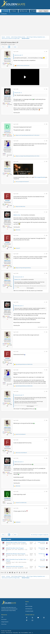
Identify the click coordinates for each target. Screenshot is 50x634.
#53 (46, 351)
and (20, 206)
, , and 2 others (27, 156)
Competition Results (29, 611)
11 (6, 550)
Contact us (3, 632)
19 (6, 556)
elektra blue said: (18, 305)
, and (23, 65)
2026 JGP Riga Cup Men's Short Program (16, 542)
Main (26, 604)
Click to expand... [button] (30, 288)
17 (25, 555)
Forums (6, 11)
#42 (46, 89)
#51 (46, 302)
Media (14, 11)
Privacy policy (15, 632)
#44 (46, 140)
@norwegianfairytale (40, 177)
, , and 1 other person (27, 135)
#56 (46, 420)
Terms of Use (3, 624)
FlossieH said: (17, 92)
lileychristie (43, 549)
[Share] (44, 51)
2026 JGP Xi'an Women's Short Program (15, 553)
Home (30, 632)
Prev (3, 47)
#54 (46, 369)
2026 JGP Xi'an (21, 549)
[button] (17, 11)
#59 (46, 491)
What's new (24, 11)
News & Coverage (28, 606)
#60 (46, 508)
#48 (46, 235)
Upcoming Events (28, 608)
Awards (34, 11)
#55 (46, 391)
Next (15, 47)
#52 (46, 332)
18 (27, 555)
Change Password (4, 621)
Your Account (3, 619)
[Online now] (7, 57)
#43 (46, 124)
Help (2, 617)
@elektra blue (16, 215)
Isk (44, 556)
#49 (46, 253)
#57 (46, 439)
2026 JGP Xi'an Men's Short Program (15, 548)
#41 (46, 51)
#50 (46, 273)
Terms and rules (9, 632)
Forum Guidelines (24, 632)
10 (26, 549)
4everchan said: (17, 55)
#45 (46, 161)
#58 (46, 458)
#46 (46, 193)
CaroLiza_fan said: (18, 276)
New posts (4, 13)
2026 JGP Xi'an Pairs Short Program (14, 566)
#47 (46, 212)
